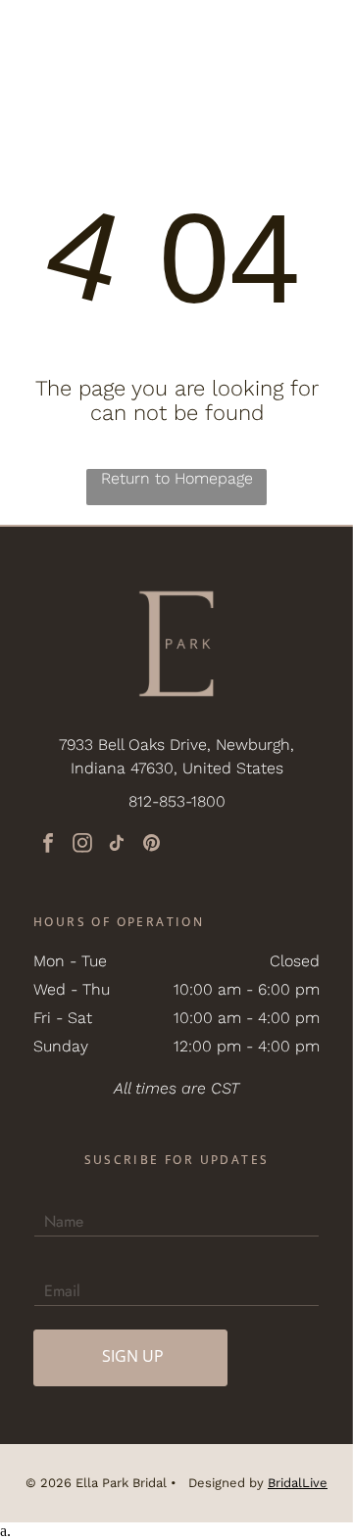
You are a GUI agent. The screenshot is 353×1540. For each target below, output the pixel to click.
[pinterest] (151, 845)
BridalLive (298, 1482)
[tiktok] (116, 845)
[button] (315, 34)
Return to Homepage (177, 478)
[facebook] (48, 845)
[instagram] (82, 845)
